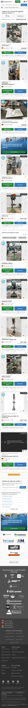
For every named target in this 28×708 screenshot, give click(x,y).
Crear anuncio (14, 152)
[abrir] (14, 58)
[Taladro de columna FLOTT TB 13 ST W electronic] (14, 109)
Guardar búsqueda (14, 474)
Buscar (24, 5)
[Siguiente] (26, 33)
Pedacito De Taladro (7, 499)
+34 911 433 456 (8, 621)
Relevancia (21, 16)
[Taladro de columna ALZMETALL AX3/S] (14, 289)
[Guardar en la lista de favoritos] (25, 44)
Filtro (8, 16)
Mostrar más (14, 509)
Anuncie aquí (14, 562)
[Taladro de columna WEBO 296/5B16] (14, 364)
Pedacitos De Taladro (7, 501)
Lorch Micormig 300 (9, 639)
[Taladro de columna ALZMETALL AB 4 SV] (14, 165)
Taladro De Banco (6, 506)
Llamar (21, 52)
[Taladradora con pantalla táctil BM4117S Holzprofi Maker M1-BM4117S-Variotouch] (14, 402)
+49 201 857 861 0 (8, 625)
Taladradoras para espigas (9, 237)
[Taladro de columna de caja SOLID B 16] (14, 203)
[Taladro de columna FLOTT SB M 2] (14, 33)
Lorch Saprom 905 (10, 633)
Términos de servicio (12, 705)
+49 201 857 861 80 (8, 627)
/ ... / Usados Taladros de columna (10, 7)
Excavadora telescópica (9, 636)
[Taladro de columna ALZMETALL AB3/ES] (14, 251)
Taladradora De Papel (7, 504)
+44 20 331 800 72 (8, 623)
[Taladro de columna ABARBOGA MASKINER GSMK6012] (14, 70)
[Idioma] (24, 1)
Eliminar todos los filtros (9, 19)
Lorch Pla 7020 (19, 633)
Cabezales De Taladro (7, 496)
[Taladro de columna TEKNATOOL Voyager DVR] (14, 327)
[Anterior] (1, 33)
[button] (26, 1)
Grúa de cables (19, 639)
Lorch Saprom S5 (20, 636)
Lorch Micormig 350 (14, 642)
